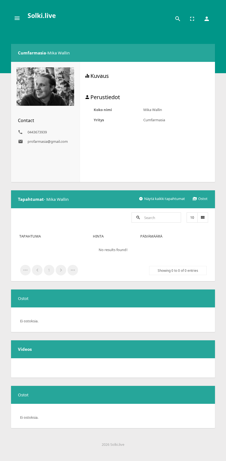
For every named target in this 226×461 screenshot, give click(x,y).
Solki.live (42, 15)
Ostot (203, 198)
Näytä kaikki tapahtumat (164, 198)
